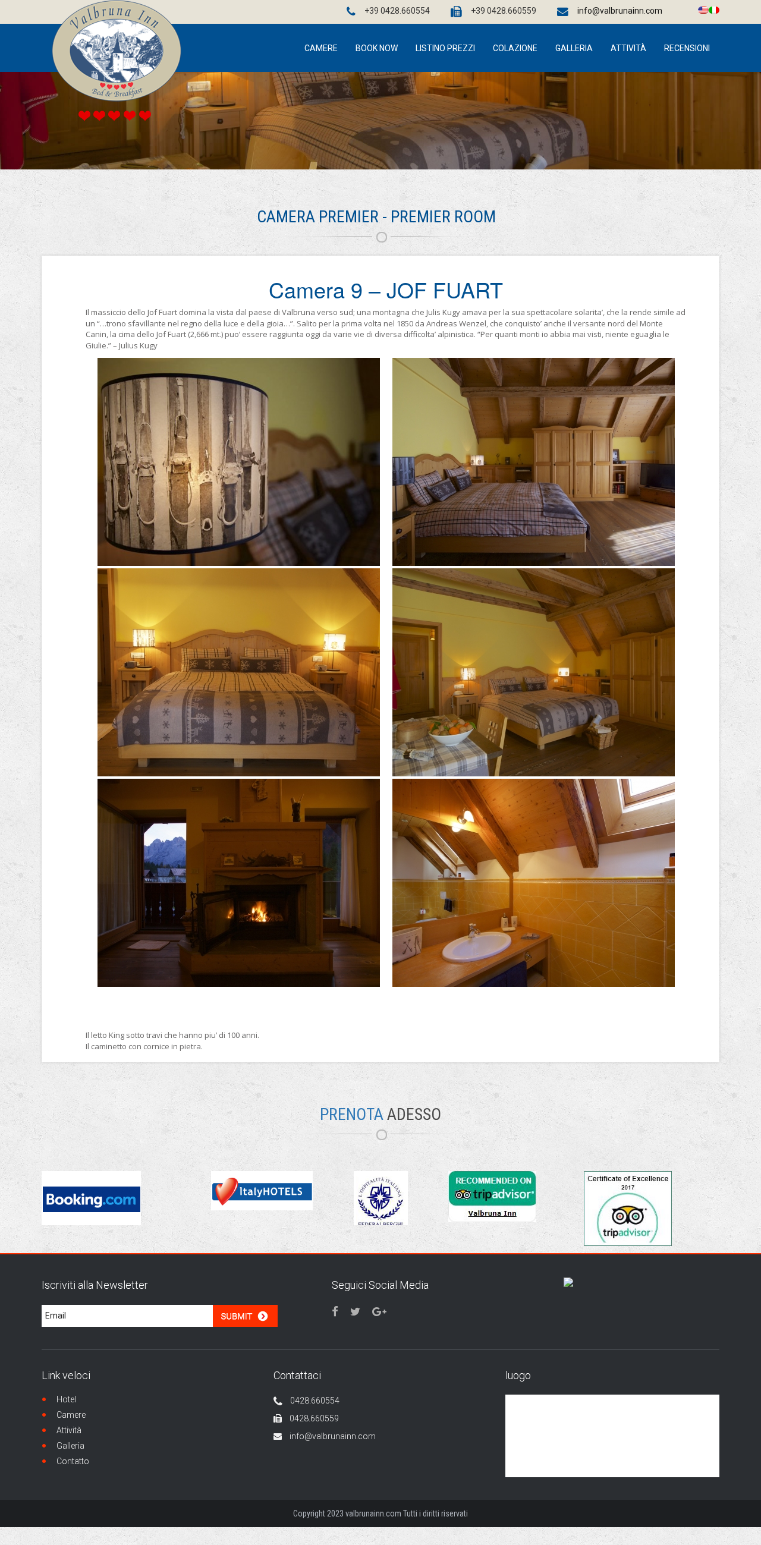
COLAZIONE (515, 48)
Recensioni (687, 48)
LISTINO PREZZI (445, 48)
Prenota (380, 1114)
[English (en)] (703, 9)
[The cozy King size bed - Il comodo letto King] (238, 672)
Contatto (72, 1461)
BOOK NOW (377, 48)
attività (628, 48)
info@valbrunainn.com (619, 10)
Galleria (70, 1445)
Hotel (66, 1399)
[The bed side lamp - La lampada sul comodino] (238, 462)
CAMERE (321, 48)
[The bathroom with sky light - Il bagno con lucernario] (533, 883)
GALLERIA (574, 48)
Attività (68, 1430)
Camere (71, 1415)
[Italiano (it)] (714, 9)
